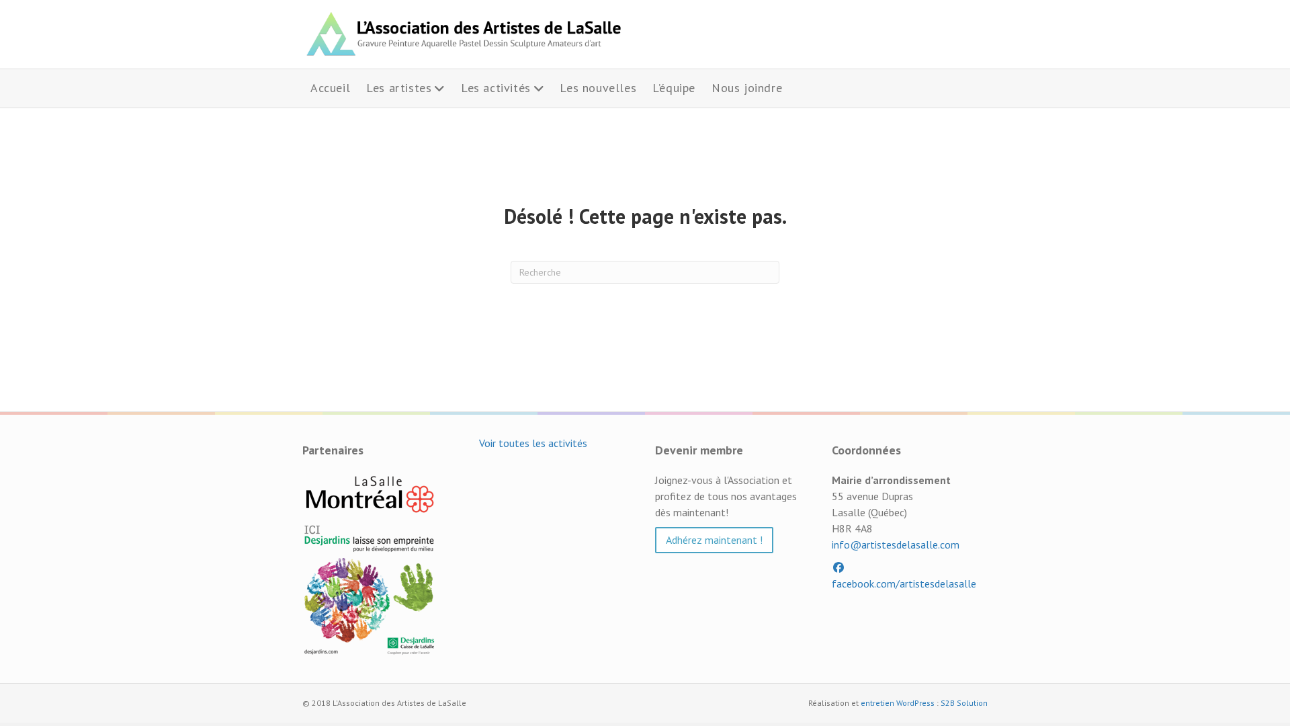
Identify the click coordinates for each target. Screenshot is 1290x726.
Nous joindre (747, 87)
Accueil (330, 87)
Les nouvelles (598, 87)
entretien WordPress (898, 703)
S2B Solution (964, 703)
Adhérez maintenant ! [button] (714, 540)
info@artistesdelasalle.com (895, 544)
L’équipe (673, 87)
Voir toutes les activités (533, 443)
